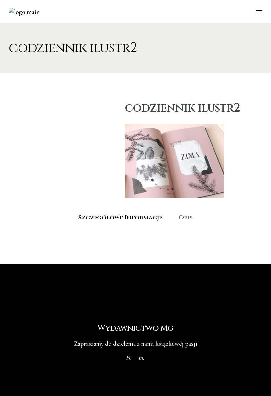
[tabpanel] (135, 234)
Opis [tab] (186, 218)
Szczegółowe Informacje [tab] (120, 218)
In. (142, 357)
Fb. (129, 357)
